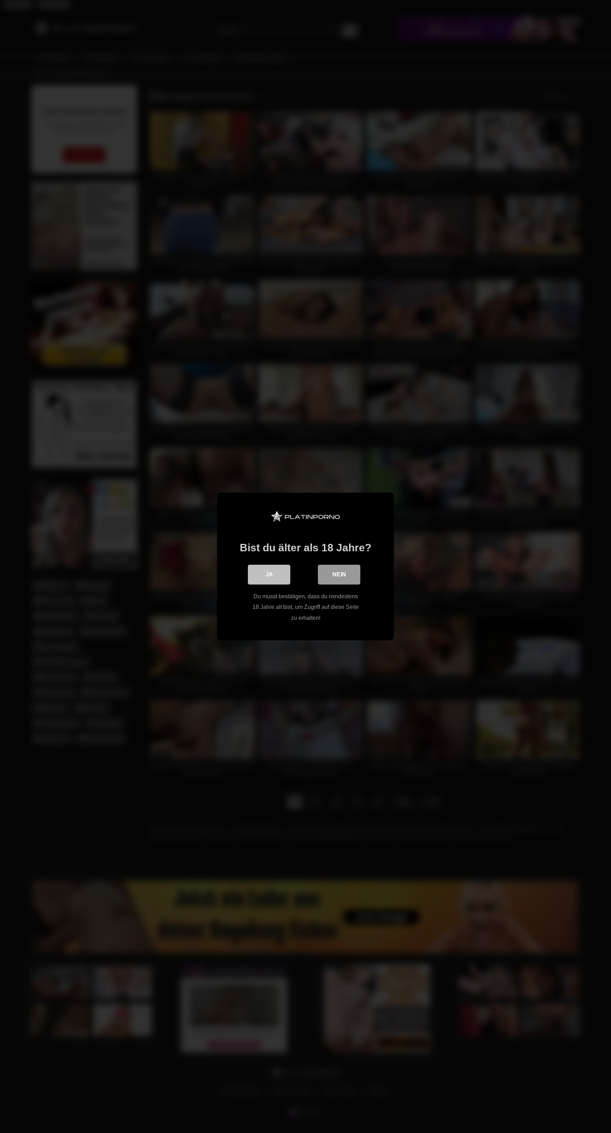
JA (269, 574)
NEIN (339, 574)
